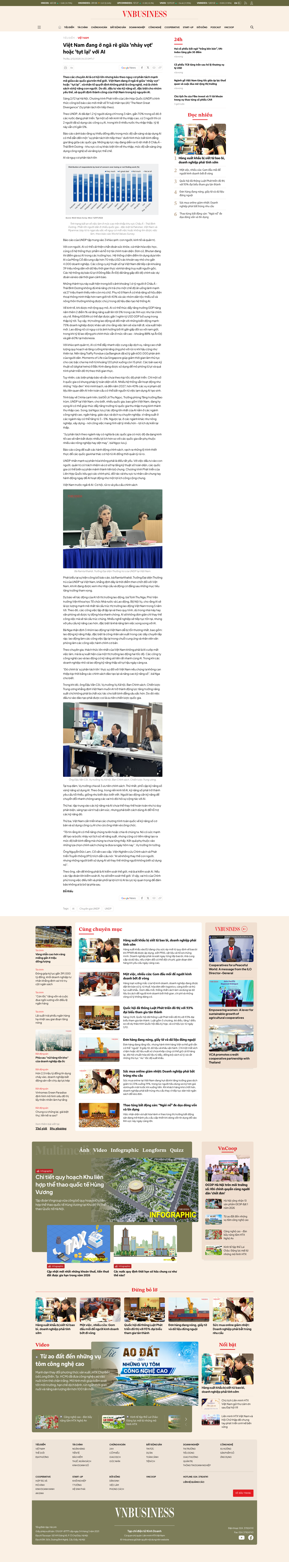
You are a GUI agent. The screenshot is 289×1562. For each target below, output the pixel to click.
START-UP (77, 1476)
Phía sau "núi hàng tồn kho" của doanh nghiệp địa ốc (52, 1059)
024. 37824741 (200, 1476)
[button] (186, 1419)
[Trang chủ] (60, 27)
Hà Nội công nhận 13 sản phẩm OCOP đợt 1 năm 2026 (236, 1204)
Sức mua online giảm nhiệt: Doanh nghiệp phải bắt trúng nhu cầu (199, 204)
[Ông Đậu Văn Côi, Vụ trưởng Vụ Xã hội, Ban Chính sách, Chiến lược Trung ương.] (112, 704)
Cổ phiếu (114, 1452)
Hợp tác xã (41, 1480)
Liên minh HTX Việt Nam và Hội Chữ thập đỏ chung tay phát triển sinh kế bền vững (237, 1421)
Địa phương (58, 1128)
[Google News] (128, 67)
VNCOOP (151, 1476)
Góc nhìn (114, 1461)
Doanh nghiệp (137, 27)
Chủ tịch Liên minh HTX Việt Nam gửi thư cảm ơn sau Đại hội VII (236, 1404)
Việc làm (114, 1485)
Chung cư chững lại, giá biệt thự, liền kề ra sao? (52, 1113)
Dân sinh (114, 1480)
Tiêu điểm (69, 27)
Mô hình (40, 1485)
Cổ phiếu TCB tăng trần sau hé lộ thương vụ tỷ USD (199, 66)
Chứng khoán (99, 27)
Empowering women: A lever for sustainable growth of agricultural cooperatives (231, 1013)
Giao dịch (115, 1457)
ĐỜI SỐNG (114, 1476)
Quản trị (188, 1461)
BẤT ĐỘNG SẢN (154, 1444)
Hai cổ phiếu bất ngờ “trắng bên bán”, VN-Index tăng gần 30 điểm (198, 50)
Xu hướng (225, 1448)
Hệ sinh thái (78, 1489)
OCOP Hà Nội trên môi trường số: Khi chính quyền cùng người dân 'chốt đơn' (227, 1189)
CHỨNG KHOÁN (117, 1444)
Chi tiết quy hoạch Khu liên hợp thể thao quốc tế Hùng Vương (70, 1184)
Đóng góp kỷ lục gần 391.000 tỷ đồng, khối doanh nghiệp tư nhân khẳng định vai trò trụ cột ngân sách (53, 979)
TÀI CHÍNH (77, 1444)
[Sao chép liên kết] (160, 67)
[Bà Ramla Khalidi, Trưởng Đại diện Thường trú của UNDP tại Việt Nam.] (112, 491)
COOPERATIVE (43, 1476)
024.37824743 (246, 1532)
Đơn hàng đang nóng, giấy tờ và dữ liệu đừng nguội (159, 1039)
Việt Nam (83, 37)
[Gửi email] (154, 67)
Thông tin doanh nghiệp (197, 1465)
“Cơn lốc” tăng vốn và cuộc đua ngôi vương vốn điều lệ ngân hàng (52, 1000)
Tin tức (150, 1448)
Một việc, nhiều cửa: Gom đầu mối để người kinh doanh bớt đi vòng (200, 171)
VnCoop (229, 27)
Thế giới (41, 1128)
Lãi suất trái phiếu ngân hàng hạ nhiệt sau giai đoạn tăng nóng (53, 1019)
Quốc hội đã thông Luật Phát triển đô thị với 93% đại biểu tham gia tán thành (202, 182)
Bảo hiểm (77, 1457)
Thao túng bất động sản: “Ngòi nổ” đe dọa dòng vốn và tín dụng (201, 215)
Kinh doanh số (80, 1465)
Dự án (149, 1452)
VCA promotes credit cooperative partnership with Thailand (229, 1058)
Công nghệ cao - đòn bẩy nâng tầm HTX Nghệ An (235, 1235)
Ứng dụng (226, 1457)
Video (100, 1150)
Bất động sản (118, 27)
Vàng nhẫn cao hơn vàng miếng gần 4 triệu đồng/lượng (50, 958)
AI (73, 908)
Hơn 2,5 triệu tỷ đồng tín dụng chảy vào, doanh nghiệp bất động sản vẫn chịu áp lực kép (53, 1077)
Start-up (188, 27)
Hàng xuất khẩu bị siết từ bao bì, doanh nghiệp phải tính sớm (55, 1328)
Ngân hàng (78, 1448)
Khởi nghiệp (79, 1480)
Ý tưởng (77, 1485)
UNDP (108, 908)
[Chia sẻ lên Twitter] (148, 67)
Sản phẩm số (227, 1452)
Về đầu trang (243, 1493)
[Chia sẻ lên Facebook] (142, 67)
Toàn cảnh (152, 1457)
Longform (154, 1150)
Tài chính (83, 27)
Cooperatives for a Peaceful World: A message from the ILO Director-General (230, 969)
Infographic (125, 1150)
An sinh (40, 1493)
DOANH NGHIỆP (191, 1444)
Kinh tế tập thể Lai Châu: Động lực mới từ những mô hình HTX (236, 1250)
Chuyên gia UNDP (89, 908)
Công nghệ (154, 27)
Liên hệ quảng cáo (193, 1482)
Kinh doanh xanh (45, 1489)
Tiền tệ (76, 1452)
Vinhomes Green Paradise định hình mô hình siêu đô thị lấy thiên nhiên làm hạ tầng (52, 1096)
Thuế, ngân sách (81, 1461)
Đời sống (202, 27)
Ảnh (84, 1150)
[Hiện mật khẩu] (175, 724)
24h (111, 1448)
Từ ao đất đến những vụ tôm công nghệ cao (236, 1218)
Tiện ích (150, 1461)
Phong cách (116, 1489)
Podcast (216, 27)
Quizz (177, 1150)
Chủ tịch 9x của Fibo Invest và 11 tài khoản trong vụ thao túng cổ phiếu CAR (198, 98)
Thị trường (189, 1448)
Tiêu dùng (188, 1452)
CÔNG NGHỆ (226, 1444)
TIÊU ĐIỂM (41, 1444)
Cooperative (172, 27)
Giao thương (190, 1457)
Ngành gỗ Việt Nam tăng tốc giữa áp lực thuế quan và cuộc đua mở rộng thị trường (200, 82)
